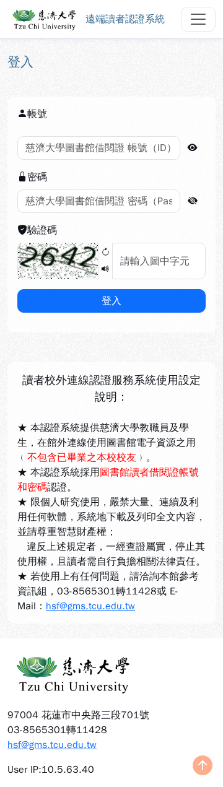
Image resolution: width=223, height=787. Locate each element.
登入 (111, 301)
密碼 (37, 177)
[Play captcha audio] (105, 270)
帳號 (37, 114)
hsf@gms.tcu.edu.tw (90, 606)
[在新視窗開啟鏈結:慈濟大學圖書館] (111, 673)
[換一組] (105, 253)
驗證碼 (42, 230)
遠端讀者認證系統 (125, 19)
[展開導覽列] (198, 19)
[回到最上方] (202, 766)
